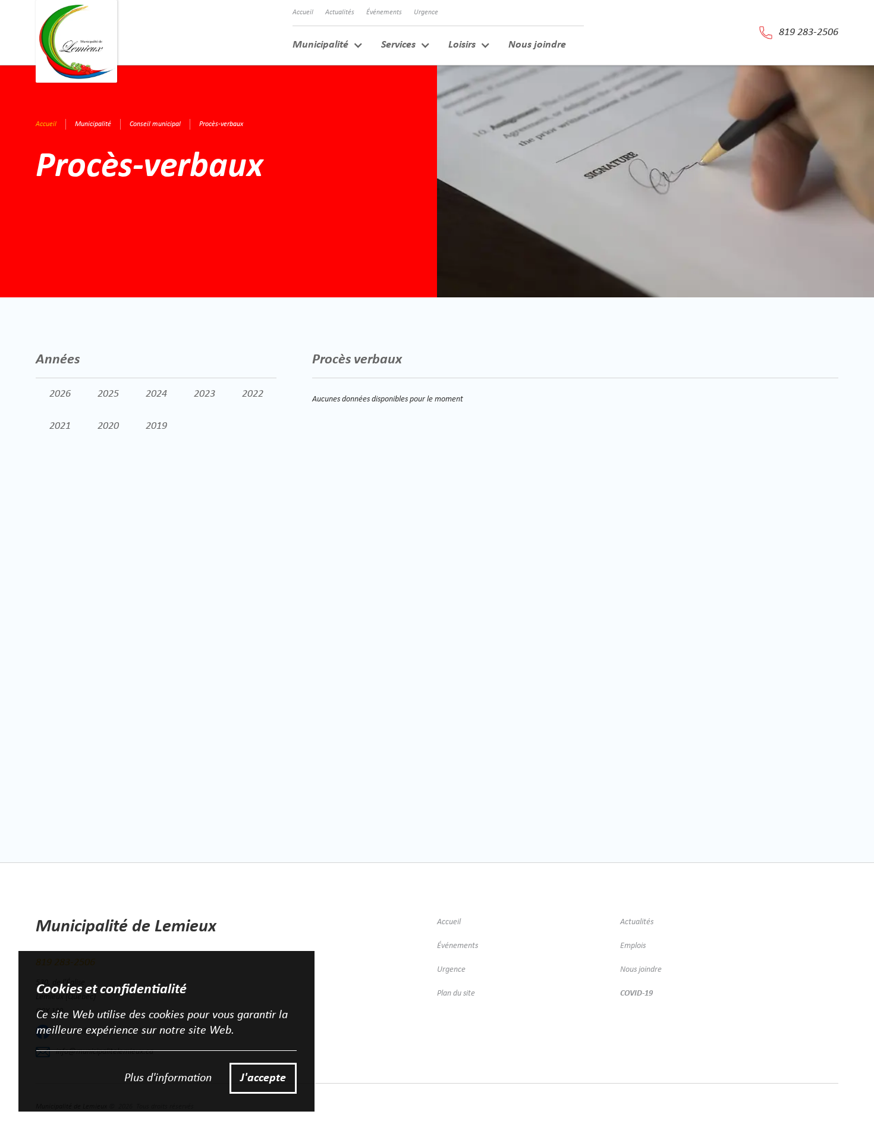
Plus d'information (168, 1078)
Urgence (426, 12)
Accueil (303, 12)
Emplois (633, 945)
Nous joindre (537, 45)
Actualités (339, 12)
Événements (384, 12)
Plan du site (456, 993)
